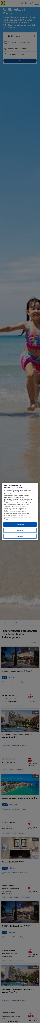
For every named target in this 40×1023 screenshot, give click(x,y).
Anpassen (20, 530)
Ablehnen (20, 536)
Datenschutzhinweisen (10, 517)
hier (7, 519)
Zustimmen (20, 524)
